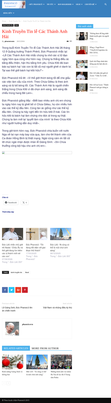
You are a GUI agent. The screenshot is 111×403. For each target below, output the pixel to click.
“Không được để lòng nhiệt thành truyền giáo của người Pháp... (99, 36)
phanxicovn (9, 41)
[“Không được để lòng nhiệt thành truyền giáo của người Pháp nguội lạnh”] (82, 36)
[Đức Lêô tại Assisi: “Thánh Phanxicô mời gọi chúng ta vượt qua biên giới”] (82, 87)
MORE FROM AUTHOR (45, 348)
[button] (105, 4)
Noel (16, 25)
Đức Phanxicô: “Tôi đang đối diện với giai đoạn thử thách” (35, 247)
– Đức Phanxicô (35, 4)
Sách (78, 4)
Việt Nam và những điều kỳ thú (57, 307)
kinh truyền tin (16, 272)
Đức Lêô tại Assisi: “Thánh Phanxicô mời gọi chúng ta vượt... (99, 87)
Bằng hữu (7, 13)
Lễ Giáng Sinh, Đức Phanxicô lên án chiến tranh (17, 309)
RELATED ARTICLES (16, 348)
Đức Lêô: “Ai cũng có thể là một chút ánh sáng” (59, 247)
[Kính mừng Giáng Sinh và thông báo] (12, 362)
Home (4, 21)
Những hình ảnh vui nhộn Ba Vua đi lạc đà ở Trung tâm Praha (61, 375)
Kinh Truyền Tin (15, 21)
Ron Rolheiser (64, 4)
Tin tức (50, 4)
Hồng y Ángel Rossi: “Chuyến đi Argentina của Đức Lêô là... (98, 50)
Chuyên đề (89, 4)
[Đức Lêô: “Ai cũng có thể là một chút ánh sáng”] (60, 234)
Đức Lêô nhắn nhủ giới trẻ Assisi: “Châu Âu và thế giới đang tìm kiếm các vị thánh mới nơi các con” (12, 250)
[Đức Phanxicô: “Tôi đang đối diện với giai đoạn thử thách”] (36, 234)
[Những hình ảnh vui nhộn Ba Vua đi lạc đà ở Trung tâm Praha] (61, 362)
